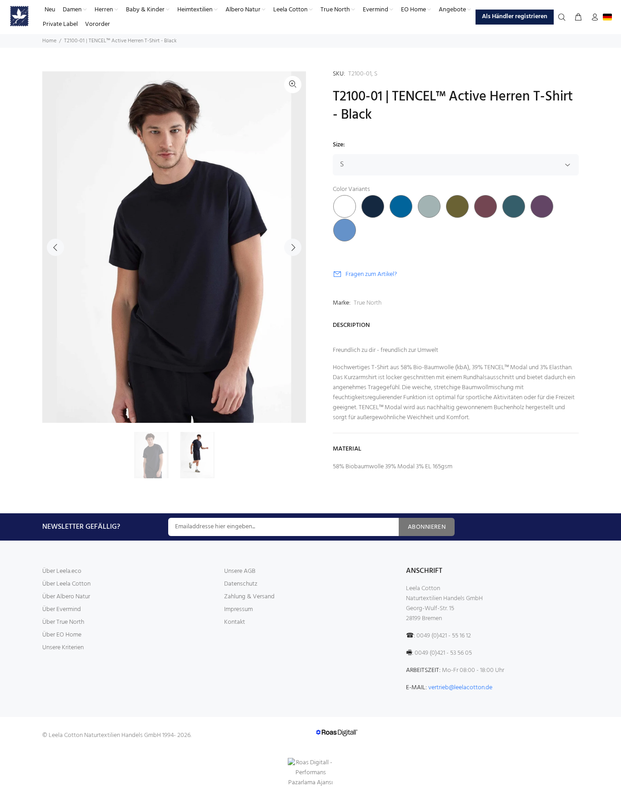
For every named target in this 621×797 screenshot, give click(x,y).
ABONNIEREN (427, 527)
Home (49, 40)
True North (367, 303)
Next (292, 247)
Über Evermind (61, 609)
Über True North (63, 622)
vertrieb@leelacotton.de (460, 687)
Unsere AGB (239, 571)
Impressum (238, 609)
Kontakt (234, 622)
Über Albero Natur (66, 596)
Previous (55, 247)
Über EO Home (61, 635)
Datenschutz (240, 584)
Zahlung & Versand (249, 596)
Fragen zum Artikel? (371, 274)
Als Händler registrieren (514, 16)
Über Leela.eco (61, 571)
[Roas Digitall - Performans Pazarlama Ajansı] (310, 773)
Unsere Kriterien (63, 647)
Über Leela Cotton (66, 584)
